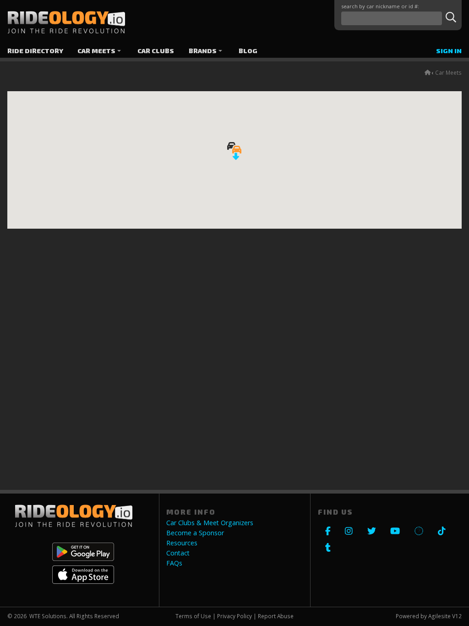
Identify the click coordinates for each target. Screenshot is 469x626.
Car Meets (96, 51)
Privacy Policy (234, 616)
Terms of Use (193, 616)
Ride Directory (35, 51)
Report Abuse (276, 616)
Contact (178, 553)
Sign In (449, 51)
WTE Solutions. (48, 616)
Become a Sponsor (195, 533)
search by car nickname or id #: (380, 6)
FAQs (174, 563)
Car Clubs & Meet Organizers (209, 523)
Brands (203, 51)
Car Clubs (155, 51)
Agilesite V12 (445, 616)
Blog (248, 51)
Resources (181, 543)
